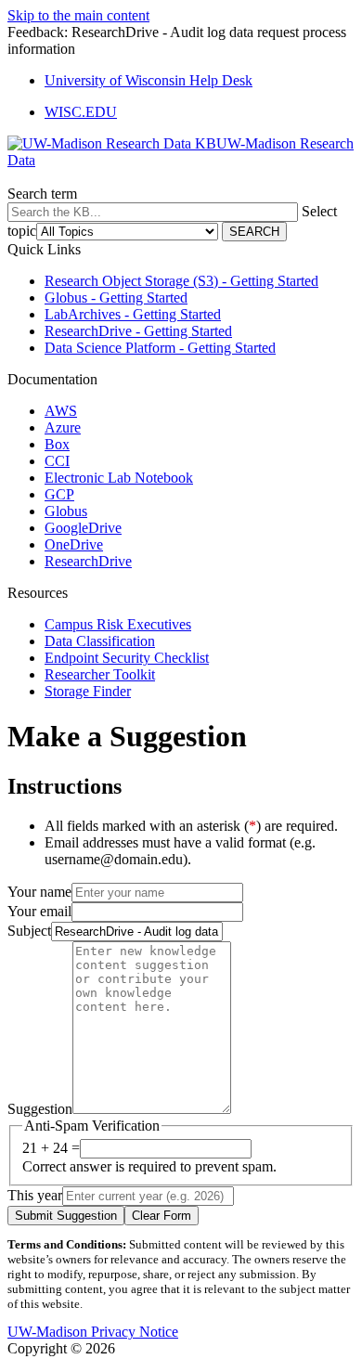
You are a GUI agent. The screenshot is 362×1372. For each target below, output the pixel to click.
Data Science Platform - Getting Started (160, 348)
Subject (29, 930)
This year (34, 1195)
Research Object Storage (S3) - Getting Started (181, 281)
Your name (39, 892)
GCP (59, 494)
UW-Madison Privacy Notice (92, 1332)
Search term (42, 193)
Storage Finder (88, 691)
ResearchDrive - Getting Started (138, 331)
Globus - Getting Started (116, 297)
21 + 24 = (51, 1148)
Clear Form (161, 1216)
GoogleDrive (83, 528)
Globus (66, 511)
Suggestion (39, 1109)
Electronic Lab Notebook (119, 477)
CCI (57, 461)
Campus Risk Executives (118, 624)
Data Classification (100, 641)
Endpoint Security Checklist (127, 658)
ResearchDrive (88, 561)
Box (57, 444)
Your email (39, 911)
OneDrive (74, 544)
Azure (63, 427)
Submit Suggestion (66, 1216)
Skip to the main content (78, 15)
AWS (61, 411)
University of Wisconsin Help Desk (148, 80)
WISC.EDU (81, 112)
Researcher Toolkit (100, 674)
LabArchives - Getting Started (133, 314)
